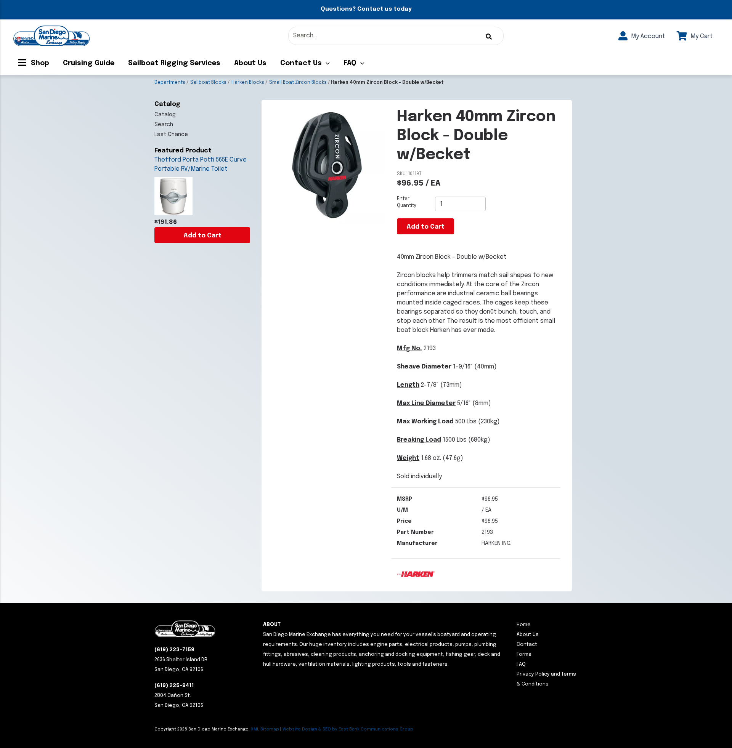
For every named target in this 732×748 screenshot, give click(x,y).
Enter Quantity (406, 202)
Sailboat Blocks (208, 82)
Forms (524, 654)
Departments (169, 82)
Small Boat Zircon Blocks (298, 82)
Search (163, 124)
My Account (647, 36)
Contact (527, 644)
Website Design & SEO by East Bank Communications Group (348, 729)
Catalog (165, 114)
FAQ (350, 63)
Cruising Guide (88, 63)
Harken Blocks (247, 82)
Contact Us (301, 63)
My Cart (701, 36)
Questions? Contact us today (366, 9)
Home (524, 624)
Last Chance (171, 134)
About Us (250, 63)
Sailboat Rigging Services (174, 63)
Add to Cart (202, 235)
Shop (39, 63)
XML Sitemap (265, 729)
